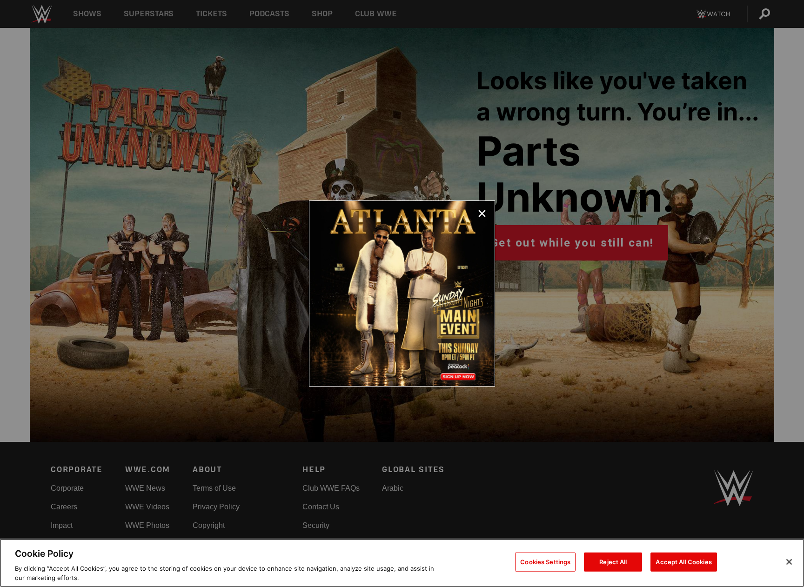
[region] (402, 563)
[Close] (789, 562)
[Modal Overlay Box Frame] (402, 293)
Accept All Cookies (683, 562)
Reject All (613, 562)
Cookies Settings (545, 562)
